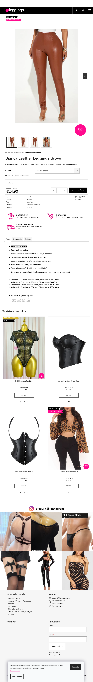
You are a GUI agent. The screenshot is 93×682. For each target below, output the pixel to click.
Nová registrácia (54, 652)
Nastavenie (17, 676)
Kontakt (11, 604)
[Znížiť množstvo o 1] (53, 190)
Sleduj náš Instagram (50, 509)
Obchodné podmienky (16, 609)
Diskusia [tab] (28, 239)
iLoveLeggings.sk (58, 603)
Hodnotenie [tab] (17, 239)
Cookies (11, 614)
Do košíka (79, 190)
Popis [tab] (8, 239)
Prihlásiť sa (57, 646)
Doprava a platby (14, 598)
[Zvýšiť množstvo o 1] (64, 190)
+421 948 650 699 (58, 601)
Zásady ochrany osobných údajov (20, 612)
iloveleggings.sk (57, 606)
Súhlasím (75, 667)
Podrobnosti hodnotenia (33, 153)
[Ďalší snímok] (85, 76)
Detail (24, 395)
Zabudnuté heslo (55, 655)
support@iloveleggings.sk (61, 598)
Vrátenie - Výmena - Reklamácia (19, 601)
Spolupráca (12, 606)
